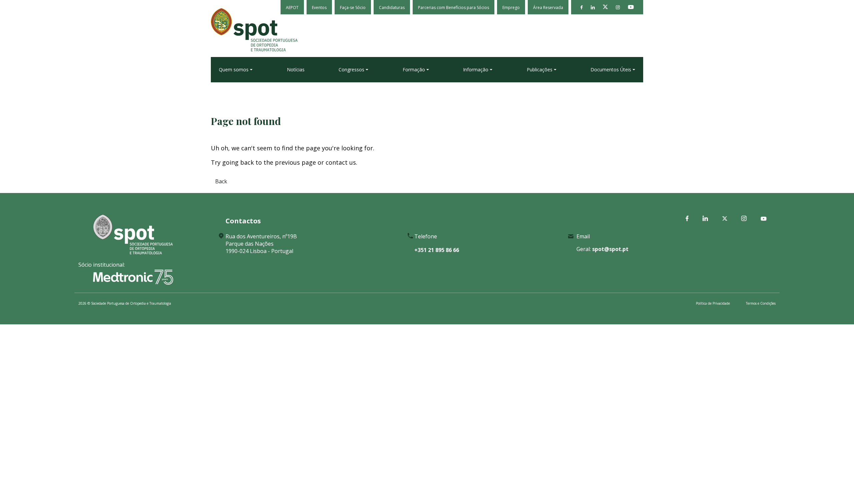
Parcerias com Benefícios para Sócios (453, 7)
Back (221, 181)
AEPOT (292, 7)
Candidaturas (392, 7)
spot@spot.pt (610, 249)
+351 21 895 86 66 (436, 250)
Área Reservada (548, 7)
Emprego (511, 7)
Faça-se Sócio (353, 7)
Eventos (319, 7)
